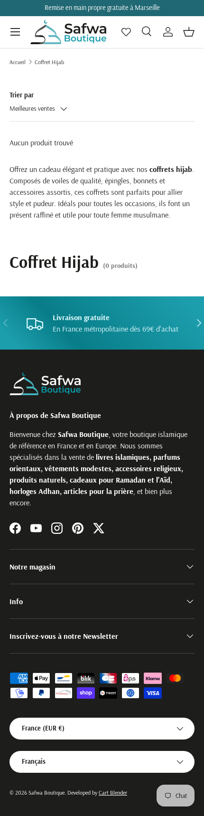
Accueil (17, 62)
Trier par (21, 95)
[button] (188, 31)
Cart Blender (113, 792)
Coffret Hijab (49, 62)
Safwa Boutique (46, 792)
